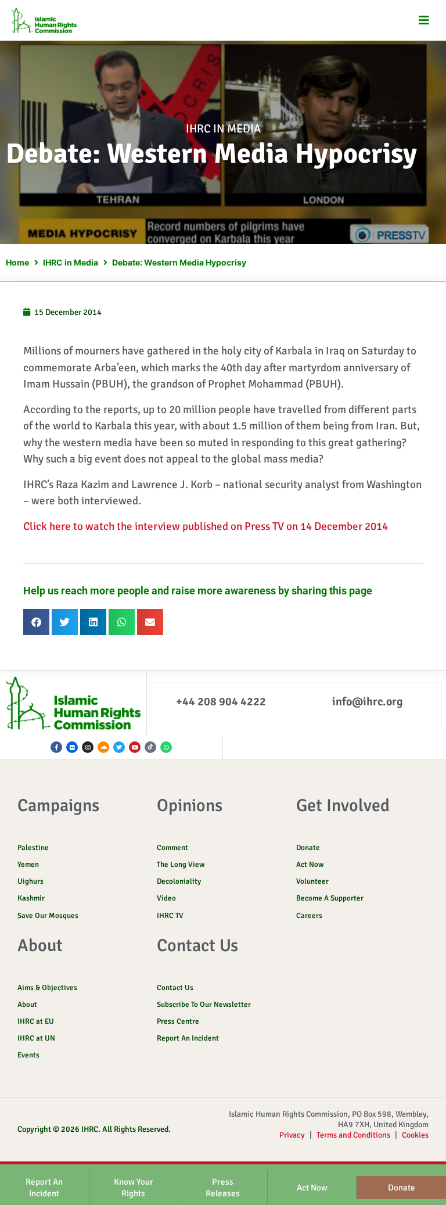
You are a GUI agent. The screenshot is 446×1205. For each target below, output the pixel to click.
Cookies (415, 1135)
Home (17, 262)
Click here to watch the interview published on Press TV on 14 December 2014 (205, 526)
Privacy (292, 1135)
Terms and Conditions (353, 1135)
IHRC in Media (223, 128)
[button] (424, 20)
